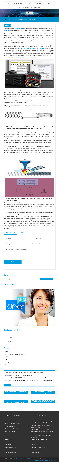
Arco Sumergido (36, 452)
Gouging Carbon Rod (9, 362)
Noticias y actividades (25, 7)
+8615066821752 (9, 444)
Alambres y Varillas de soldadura (12, 336)
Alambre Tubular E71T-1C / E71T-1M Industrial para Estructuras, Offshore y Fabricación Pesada (27, 377)
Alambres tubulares (36, 444)
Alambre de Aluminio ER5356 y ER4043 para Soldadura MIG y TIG (19, 375)
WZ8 (6, 364)
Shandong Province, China (11, 452)
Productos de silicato (10, 341)
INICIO (9, 3)
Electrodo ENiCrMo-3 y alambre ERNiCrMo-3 (15, 354)
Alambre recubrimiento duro (38, 447)
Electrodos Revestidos (10, 334)
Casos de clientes (40, 3)
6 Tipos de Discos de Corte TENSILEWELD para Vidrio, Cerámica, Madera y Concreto (24, 372)
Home (5, 19)
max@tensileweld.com (10, 447)
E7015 (6, 359)
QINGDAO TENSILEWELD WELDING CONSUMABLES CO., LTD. (26, 458)
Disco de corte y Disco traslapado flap (13, 339)
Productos (29, 3)
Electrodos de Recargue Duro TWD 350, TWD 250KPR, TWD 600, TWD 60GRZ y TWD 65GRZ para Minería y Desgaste (43, 401)
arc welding (31, 48)
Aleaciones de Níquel (37, 450)
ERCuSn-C (7, 351)
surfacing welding (23, 48)
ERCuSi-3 (7, 357)
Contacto (37, 7)
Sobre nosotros (18, 3)
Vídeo (49, 3)
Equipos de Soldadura (10, 338)
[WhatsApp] (29, 307)
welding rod (19, 28)
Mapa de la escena (39, 460)
